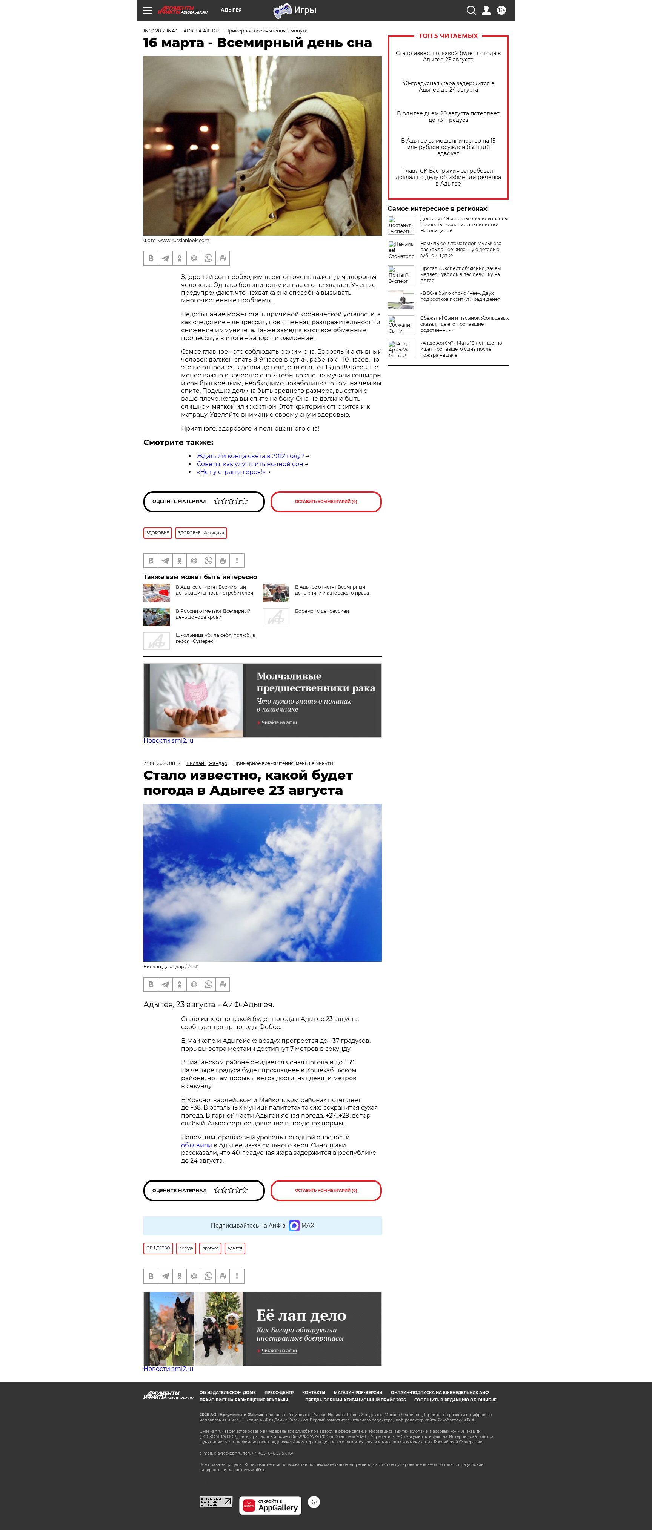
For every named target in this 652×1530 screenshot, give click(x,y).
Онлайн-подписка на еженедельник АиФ (440, 1392)
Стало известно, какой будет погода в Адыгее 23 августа (448, 56)
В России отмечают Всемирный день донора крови (213, 614)
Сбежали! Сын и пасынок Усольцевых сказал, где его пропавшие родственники (464, 324)
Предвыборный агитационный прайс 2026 (355, 1400)
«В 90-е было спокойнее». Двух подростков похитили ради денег (460, 296)
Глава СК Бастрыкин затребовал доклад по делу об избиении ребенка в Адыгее (448, 177)
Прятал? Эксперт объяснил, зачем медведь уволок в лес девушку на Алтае (460, 274)
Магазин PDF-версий (358, 1392)
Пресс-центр (279, 1392)
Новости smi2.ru (168, 740)
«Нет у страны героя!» (231, 471)
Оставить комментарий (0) (326, 501)
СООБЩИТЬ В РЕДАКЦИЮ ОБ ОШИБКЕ (455, 1400)
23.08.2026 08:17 (161, 763)
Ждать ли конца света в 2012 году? (250, 456)
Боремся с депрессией (322, 611)
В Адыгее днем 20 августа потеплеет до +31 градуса (448, 116)
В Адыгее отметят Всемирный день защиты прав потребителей (214, 590)
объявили (197, 1145)
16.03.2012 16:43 (160, 31)
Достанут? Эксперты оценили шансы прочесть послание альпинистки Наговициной (464, 224)
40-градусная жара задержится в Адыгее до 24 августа (448, 86)
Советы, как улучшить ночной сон (250, 464)
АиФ (193, 966)
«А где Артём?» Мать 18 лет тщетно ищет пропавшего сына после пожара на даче (461, 349)
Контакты (313, 1392)
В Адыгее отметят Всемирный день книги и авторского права (332, 590)
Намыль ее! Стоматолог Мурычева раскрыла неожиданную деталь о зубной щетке (460, 249)
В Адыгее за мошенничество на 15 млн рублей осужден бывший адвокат (448, 147)
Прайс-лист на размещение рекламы (244, 1400)
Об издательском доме (228, 1392)
